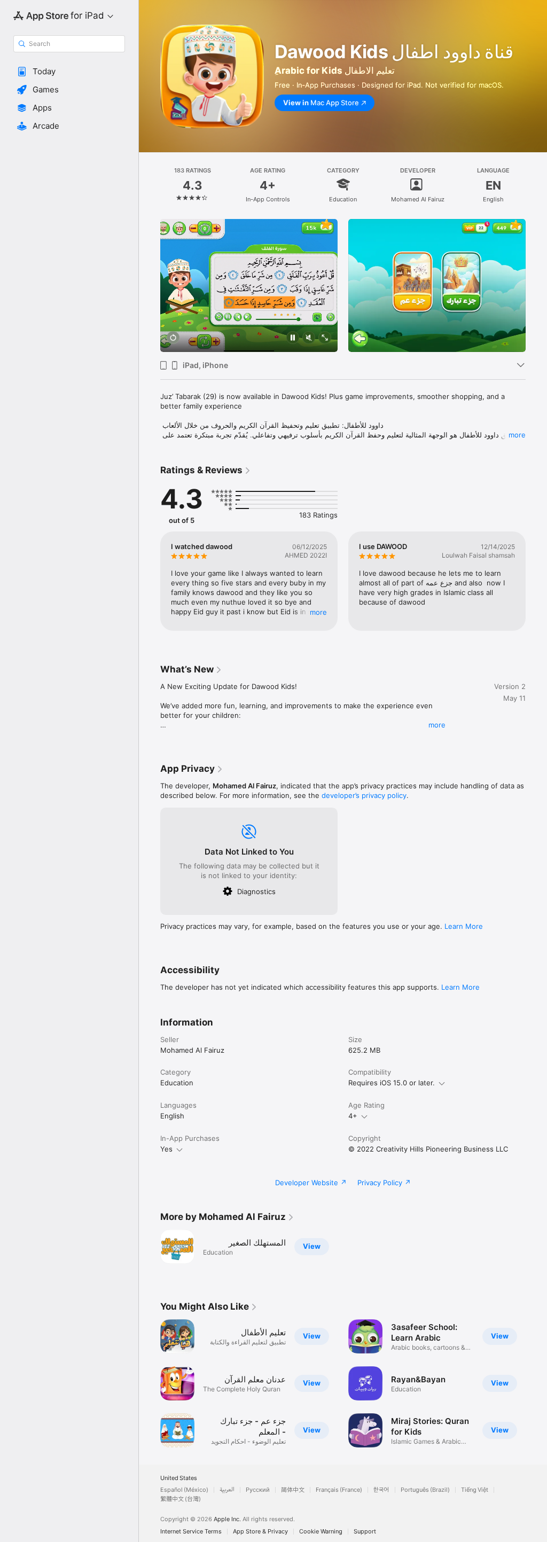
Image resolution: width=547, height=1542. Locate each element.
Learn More (463, 926)
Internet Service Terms (191, 1532)
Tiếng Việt (474, 1490)
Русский (258, 1490)
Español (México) (184, 1490)
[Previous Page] (149, 184)
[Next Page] (536, 184)
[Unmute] (308, 338)
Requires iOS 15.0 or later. (391, 1082)
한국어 (381, 1490)
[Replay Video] (173, 338)
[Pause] (292, 338)
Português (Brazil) (425, 1490)
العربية (227, 1490)
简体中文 (292, 1490)
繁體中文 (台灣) (180, 1499)
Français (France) (339, 1490)
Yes (166, 1149)
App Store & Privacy (260, 1532)
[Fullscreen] (324, 338)
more (517, 434)
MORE (318, 612)
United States (178, 1478)
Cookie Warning (320, 1532)
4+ (352, 1116)
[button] (69, 72)
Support (365, 1532)
